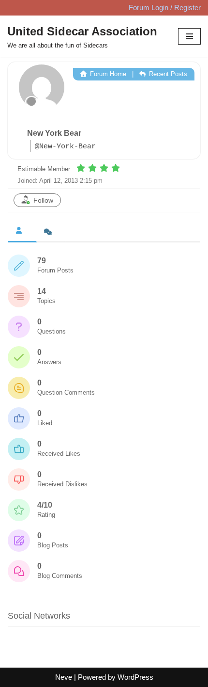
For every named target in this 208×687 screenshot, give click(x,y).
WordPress (135, 677)
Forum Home (107, 74)
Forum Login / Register (165, 7)
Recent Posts (167, 74)
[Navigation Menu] (189, 36)
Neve (63, 677)
